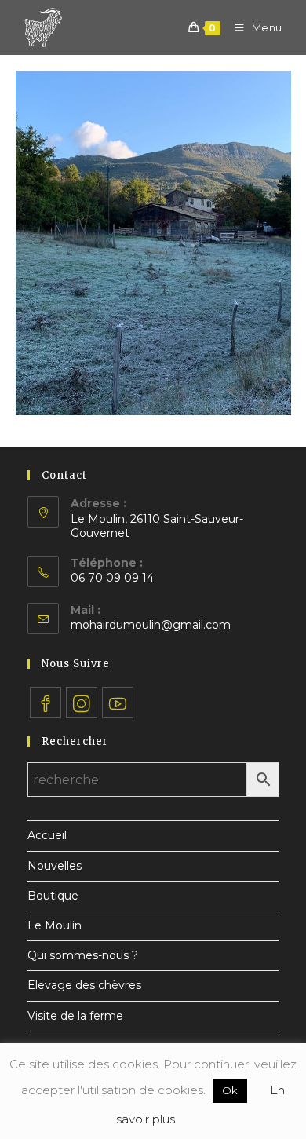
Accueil (47, 835)
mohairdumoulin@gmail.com (151, 625)
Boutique (52, 896)
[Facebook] (45, 702)
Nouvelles (54, 866)
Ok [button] (230, 1090)
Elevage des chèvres (84, 985)
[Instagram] (81, 702)
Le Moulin (54, 925)
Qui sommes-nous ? (82, 955)
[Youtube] (117, 702)
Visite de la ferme (75, 1016)
